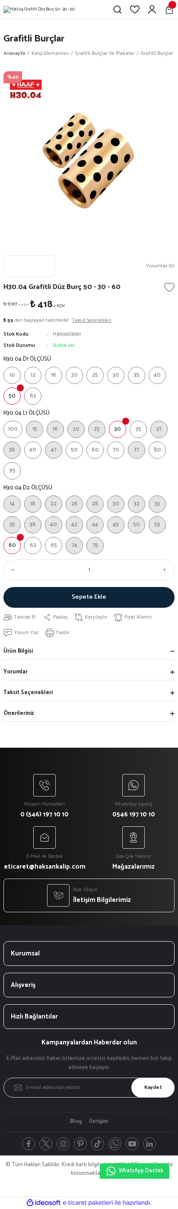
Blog (76, 1121)
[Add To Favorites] (169, 287)
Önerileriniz (18, 713)
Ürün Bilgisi (18, 651)
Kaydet (153, 1087)
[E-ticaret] (88, 1202)
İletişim (98, 1121)
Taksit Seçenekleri (28, 692)
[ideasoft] (43, 1203)
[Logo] (39, 9)
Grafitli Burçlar (33, 39)
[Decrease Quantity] (11, 569)
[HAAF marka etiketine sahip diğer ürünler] (29, 266)
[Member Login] (152, 9)
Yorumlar (15, 671)
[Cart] (169, 9)
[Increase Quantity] (167, 569)
